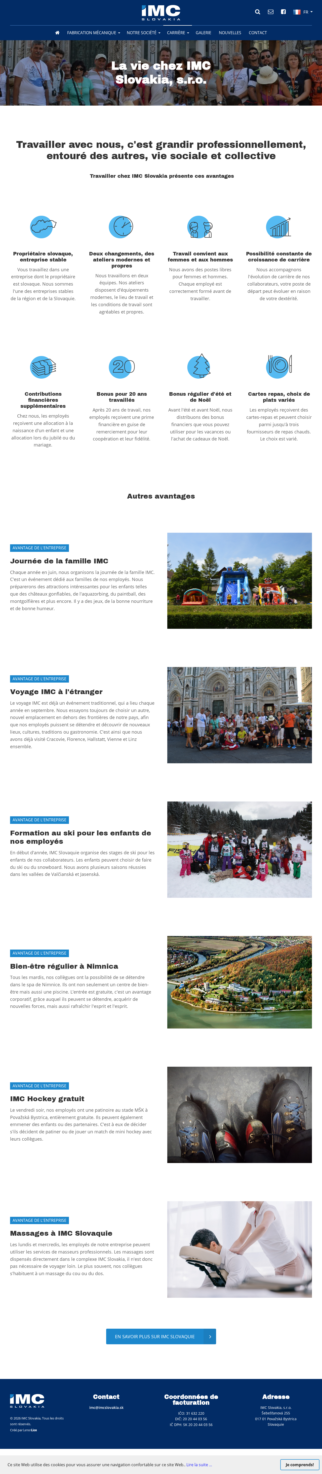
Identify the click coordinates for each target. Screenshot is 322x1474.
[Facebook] (283, 11)
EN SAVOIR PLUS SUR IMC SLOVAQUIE (155, 1336)
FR (305, 12)
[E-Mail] (270, 11)
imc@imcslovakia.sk (106, 1407)
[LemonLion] (30, 1430)
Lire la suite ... (199, 1464)
